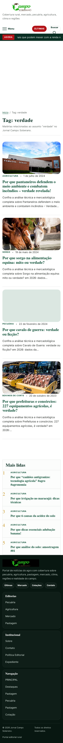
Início (5, 112)
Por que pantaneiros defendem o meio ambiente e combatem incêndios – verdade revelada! (29, 186)
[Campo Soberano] (31, 563)
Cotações (37, 585)
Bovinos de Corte (13, 395)
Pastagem (11, 623)
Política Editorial (14, 654)
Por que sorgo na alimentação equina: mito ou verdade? (27, 260)
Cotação (10, 714)
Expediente (11, 661)
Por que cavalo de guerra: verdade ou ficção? (30, 332)
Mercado (22, 585)
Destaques (11, 686)
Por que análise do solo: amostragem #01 (35, 549)
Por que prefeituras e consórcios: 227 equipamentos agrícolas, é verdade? (29, 405)
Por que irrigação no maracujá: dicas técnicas (35, 500)
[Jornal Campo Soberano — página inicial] (31, 7)
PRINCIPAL (11, 679)
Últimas (39, 28)
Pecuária (8, 324)
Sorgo (6, 252)
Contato (51, 585)
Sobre (8, 641)
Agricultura (10, 176)
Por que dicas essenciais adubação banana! (33, 531)
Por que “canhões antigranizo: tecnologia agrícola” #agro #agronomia (30, 481)
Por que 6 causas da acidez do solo (33, 516)
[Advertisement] (31, 74)
